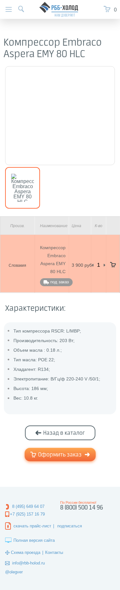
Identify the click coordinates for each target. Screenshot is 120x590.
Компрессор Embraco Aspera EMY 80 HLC (53, 259)
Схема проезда (25, 552)
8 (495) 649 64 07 (28, 506)
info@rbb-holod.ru (28, 563)
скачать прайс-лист (32, 526)
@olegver (14, 572)
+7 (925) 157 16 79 (27, 514)
